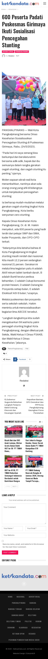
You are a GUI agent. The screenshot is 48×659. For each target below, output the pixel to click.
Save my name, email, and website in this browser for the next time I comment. (23, 545)
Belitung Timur (14, 621)
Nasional (21, 596)
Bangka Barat (18, 615)
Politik (28, 621)
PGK (26, 348)
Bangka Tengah (15, 609)
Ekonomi (11, 627)
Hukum (38, 621)
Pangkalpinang (22, 51)
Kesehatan (36, 627)
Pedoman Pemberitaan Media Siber (24, 639)
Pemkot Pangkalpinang (15, 348)
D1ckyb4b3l (30, 653)
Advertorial (34, 596)
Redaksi (32, 633)
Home (10, 596)
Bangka (33, 602)
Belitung (32, 615)
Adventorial (8, 51)
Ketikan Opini (18, 633)
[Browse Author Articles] (24, 372)
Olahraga (23, 627)
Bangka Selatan (33, 609)
